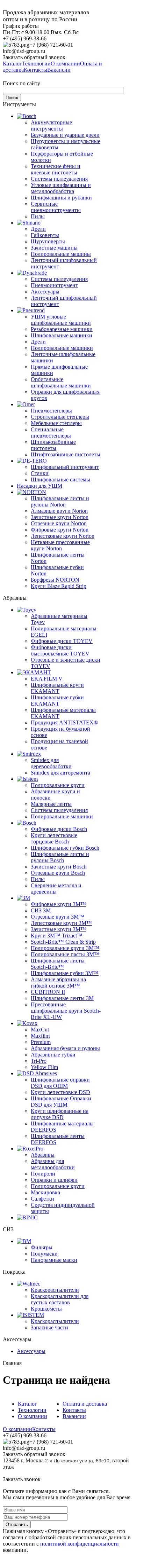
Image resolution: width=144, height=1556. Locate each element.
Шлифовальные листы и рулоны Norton (60, 501)
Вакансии (74, 1416)
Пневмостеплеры (51, 411)
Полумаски (44, 1254)
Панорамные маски (54, 1260)
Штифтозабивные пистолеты (65, 454)
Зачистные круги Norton (59, 517)
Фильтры (41, 1247)
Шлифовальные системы (60, 479)
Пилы (38, 216)
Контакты (74, 1410)
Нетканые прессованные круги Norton (60, 545)
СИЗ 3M (41, 910)
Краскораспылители (55, 1290)
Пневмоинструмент (54, 285)
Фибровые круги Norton (59, 530)
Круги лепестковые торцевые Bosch (54, 838)
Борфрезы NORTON (55, 580)
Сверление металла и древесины (56, 888)
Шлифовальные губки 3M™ (65, 973)
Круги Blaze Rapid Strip (58, 586)
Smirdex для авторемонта (60, 773)
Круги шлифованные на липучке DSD (59, 1114)
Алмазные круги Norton (59, 511)
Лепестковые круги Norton (62, 536)
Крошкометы (46, 1309)
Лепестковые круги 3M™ (61, 923)
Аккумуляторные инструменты (51, 125)
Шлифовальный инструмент (65, 467)
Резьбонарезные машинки (62, 329)
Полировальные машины (61, 254)
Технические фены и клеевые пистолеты (55, 169)
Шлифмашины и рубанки (61, 198)
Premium (41, 1042)
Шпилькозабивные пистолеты (53, 445)
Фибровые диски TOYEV (62, 641)
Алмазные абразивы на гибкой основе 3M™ (58, 982)
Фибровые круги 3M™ (58, 904)
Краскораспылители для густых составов (59, 1299)
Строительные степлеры (60, 417)
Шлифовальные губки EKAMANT (57, 700)
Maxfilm (40, 1036)
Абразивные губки (53, 1055)
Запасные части (49, 1327)
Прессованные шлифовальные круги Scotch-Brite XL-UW (66, 1010)
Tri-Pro (38, 1061)
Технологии (32, 1410)
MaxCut (40, 1029)
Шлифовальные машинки (61, 335)
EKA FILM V (47, 679)
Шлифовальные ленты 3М (62, 998)
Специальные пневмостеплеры (51, 432)
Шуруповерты (48, 241)
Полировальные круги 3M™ (65, 948)
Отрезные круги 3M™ (57, 917)
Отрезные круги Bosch (58, 873)
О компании (32, 1416)
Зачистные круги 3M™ (58, 929)
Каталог (27, 1404)
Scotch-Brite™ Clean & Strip (63, 942)
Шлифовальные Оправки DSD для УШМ (61, 1101)
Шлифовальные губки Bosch (65, 848)
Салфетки (42, 1199)
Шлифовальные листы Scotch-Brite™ (58, 964)
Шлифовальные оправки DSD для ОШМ (60, 1083)
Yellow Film (44, 1067)
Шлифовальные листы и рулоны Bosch (60, 857)
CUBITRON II (48, 992)
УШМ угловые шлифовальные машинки (61, 320)
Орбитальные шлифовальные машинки (61, 382)
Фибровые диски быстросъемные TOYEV (60, 650)
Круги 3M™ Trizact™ (56, 935)
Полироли (43, 1174)
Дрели (38, 229)
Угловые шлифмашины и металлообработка (61, 188)
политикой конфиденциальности (79, 1544)
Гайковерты (45, 235)
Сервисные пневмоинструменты (56, 207)
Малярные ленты (51, 804)
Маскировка (45, 1192)
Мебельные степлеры (56, 423)
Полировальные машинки (62, 348)
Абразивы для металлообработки (53, 1164)
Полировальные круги (58, 785)
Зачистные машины (54, 248)
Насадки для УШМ (39, 486)
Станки (40, 473)
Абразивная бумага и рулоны (65, 1048)
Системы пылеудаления (59, 179)
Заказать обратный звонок (34, 57)
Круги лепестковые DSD (60, 1092)
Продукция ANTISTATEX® (64, 722)
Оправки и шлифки (54, 1180)
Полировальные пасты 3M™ (65, 954)
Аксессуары (45, 291)
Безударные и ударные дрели (65, 135)
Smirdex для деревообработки (51, 763)
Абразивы (43, 1155)
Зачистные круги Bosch (59, 867)
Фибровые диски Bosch (59, 829)
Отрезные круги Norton (59, 523)
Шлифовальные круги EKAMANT (57, 688)
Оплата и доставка (85, 1404)
